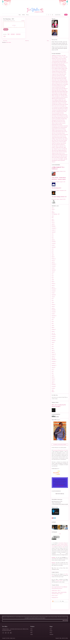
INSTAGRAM (60, 444)
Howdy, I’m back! (55, 595)
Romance (65, 127)
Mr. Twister (65, 450)
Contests (57, 74)
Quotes (64, 123)
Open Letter (63, 117)
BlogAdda (53, 64)
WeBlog (59, 150)
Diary (53, 78)
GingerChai (63, 87)
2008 (53, 390)
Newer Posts (5, 40)
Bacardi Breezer (57, 61)
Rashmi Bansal (54, 124)
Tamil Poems (60, 138)
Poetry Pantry (58, 121)
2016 (53, 224)
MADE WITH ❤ (65, 620)
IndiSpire (59, 100)
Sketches (63, 133)
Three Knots (54, 144)
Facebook (53, 81)
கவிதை (59, 160)
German (53, 87)
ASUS (57, 58)
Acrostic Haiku (63, 58)
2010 (53, 358)
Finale (59, 82)
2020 (53, 216)
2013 (53, 287)
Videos (62, 147)
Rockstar (62, 127)
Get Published (57, 87)
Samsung (59, 130)
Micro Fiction (57, 108)
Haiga (55, 90)
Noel (62, 114)
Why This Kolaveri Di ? (56, 188)
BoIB (62, 67)
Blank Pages (56, 62)
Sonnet (53, 135)
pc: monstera (14, 25)
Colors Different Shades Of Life (61, 72)
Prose (58, 123)
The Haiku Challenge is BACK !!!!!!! (59, 196)
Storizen (58, 137)
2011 (53, 333)
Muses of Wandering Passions (58, 111)
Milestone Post (62, 108)
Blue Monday (58, 67)
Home (20, 14)
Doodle (55, 78)
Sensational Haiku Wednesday (57, 131)
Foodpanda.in (58, 84)
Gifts (60, 87)
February (54, 258)
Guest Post (62, 88)
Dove (62, 78)
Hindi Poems (59, 97)
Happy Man (62, 94)
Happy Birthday (62, 91)
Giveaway (53, 88)
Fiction (64, 81)
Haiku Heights (13, 34)
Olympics (55, 115)
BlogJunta (57, 64)
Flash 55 (61, 82)
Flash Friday (54, 84)
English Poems (62, 79)
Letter (58, 105)
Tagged (57, 138)
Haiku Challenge (61, 90)
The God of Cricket (60, 140)
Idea (54, 98)
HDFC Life (65, 88)
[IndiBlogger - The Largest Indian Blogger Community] (60, 511)
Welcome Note (54, 151)
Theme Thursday (63, 143)
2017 (53, 219)
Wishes (57, 153)
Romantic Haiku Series (55, 128)
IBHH (53, 98)
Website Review (64, 150)
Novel (64, 114)
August (53, 271)
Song (67, 134)
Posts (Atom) (9, 42)
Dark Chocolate (57, 77)
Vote (62, 148)
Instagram (65, 101)
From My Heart (54, 85)
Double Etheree (58, 78)
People (53, 118)
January (53, 209)
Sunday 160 (62, 137)
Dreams (53, 79)
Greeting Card (57, 88)
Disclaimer (51, 634)
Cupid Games (54, 75)
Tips (64, 144)
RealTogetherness (54, 125)
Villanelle (55, 148)
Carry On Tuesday (55, 69)
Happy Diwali (57, 92)
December (54, 226)
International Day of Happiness (57, 102)
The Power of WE (58, 141)
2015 (53, 239)
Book (64, 67)
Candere (66, 68)
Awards (53, 61)
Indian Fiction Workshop (59, 101)
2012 (53, 308)
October (53, 230)
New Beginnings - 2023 (8, 19)
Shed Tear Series (64, 131)
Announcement (63, 59)
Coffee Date (54, 72)
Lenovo (55, 105)
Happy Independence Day (56, 94)
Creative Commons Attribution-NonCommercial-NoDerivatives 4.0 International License (60, 545)
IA (67, 97)
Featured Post (57, 81)
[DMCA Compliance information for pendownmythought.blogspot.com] (60, 537)
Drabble (65, 78)
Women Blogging (60, 154)
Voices (60, 148)
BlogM (60, 64)
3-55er (62, 55)
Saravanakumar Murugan (57, 450)
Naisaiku (59, 114)
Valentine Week (58, 147)
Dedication (65, 77)
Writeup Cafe (58, 157)
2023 (53, 211)
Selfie (65, 130)
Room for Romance (62, 128)
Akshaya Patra (59, 59)
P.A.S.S (66, 117)
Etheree (66, 79)
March (53, 220)
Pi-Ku (57, 120)
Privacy (27, 14)
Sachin (56, 130)
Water (53, 150)
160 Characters (58, 55)
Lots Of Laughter (61, 105)
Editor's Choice (56, 79)
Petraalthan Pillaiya (64, 118)
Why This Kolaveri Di (60, 151)
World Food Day (58, 156)
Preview (61, 121)
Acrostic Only (54, 59)
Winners (65, 151)
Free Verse (62, 84)
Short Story (53, 133)
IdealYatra (57, 98)
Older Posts (27, 40)
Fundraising (59, 85)
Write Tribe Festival (64, 156)
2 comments (23, 20)
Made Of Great (62, 107)
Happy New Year (59, 95)
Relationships (55, 127)
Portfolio (23, 14)
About (51, 628)
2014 (53, 262)
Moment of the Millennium (57, 110)
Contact (51, 630)
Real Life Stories (59, 124)
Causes (59, 69)
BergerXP (61, 61)
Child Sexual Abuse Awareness (61, 71)
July (53, 217)
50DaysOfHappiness (55, 56)
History (62, 97)
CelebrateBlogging (63, 69)
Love (65, 105)
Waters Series (56, 150)
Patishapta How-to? (55, 597)
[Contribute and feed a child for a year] (60, 527)
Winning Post (54, 153)
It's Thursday (64, 102)
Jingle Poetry (58, 104)
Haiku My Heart (18, 34)
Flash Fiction (65, 82)
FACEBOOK (55, 444)
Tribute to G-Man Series (59, 146)
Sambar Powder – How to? (56, 590)
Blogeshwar (54, 65)
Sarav (62, 450)
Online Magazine (58, 117)
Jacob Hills (53, 104)
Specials (55, 135)
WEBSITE (64, 444)
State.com (58, 135)
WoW (56, 154)
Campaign (62, 68)
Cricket (65, 74)
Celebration (53, 71)
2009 (53, 382)
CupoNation (58, 75)
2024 (53, 207)
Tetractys (55, 140)
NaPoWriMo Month (55, 114)
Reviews (59, 127)
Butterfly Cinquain (58, 68)
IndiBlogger (56, 100)
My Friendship (56, 112)
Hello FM (55, 97)
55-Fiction (60, 56)
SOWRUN (53, 130)
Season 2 (62, 130)
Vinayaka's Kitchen (59, 580)
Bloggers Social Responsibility (61, 65)
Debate (61, 77)
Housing (65, 97)
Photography (54, 120)
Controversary (61, 74)
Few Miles (61, 81)
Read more (6, 29)
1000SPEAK (54, 55)
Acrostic (59, 58)
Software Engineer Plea (55, 134)
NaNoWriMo (61, 112)
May (53, 237)
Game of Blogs (63, 85)
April (53, 254)
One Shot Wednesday (60, 115)
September (54, 232)
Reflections (62, 125)
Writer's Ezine (54, 157)
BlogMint (62, 64)
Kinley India (62, 104)
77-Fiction (64, 56)
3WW (65, 55)
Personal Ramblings (57, 118)
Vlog (58, 148)
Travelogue (53, 146)
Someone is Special (63, 134)
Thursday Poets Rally (59, 144)
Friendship (66, 84)
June (53, 235)
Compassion (54, 74)
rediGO (62, 157)
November (54, 228)
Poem (59, 120)
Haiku (8, 34)
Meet (54, 108)
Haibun (53, 90)
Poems (4, 36)
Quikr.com (61, 123)
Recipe (59, 125)
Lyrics (59, 107)
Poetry (31, 630)
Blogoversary (54, 67)
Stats (61, 135)
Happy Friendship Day (63, 92)
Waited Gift (65, 148)
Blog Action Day (61, 62)
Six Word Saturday (59, 133)
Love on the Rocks (55, 107)
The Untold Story (57, 143)
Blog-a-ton (66, 62)
